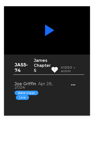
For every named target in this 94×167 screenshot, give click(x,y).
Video (66, 67)
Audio (66, 71)
